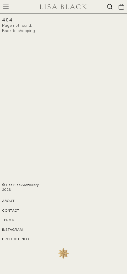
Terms (8, 220)
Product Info (15, 239)
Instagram (12, 230)
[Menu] (6, 7)
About (8, 201)
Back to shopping (18, 31)
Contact (10, 210)
